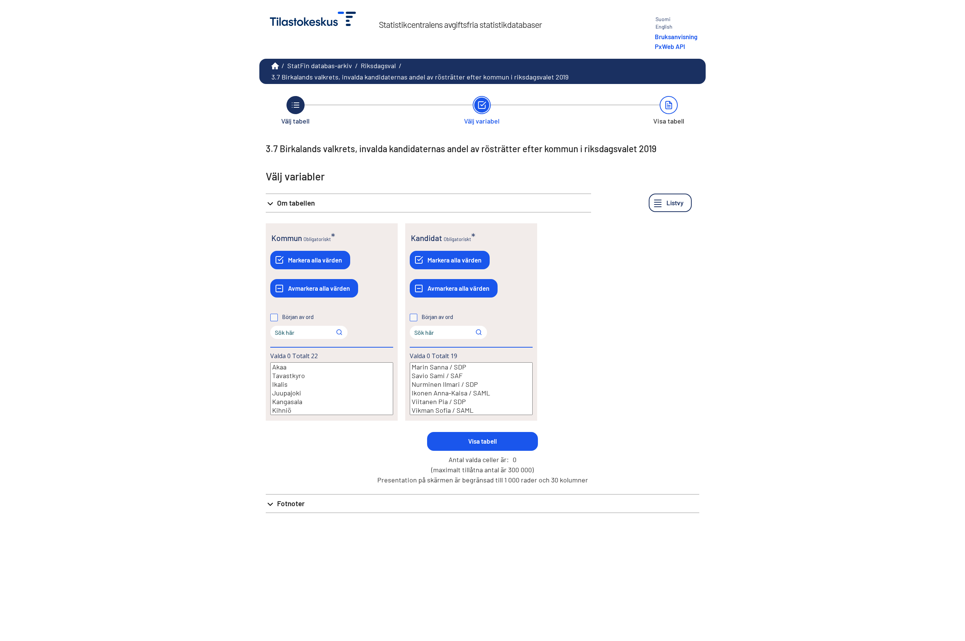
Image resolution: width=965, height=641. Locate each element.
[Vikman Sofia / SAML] (471, 410)
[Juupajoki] (332, 393)
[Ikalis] (332, 384)
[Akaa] (332, 367)
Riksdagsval (378, 65)
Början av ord (298, 317)
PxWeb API (670, 46)
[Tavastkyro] (332, 375)
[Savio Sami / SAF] (471, 375)
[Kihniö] (332, 410)
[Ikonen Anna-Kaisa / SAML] (471, 393)
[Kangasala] (332, 401)
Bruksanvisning (676, 36)
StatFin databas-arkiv (319, 65)
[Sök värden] (339, 332)
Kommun (286, 238)
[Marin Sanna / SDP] (471, 367)
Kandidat (426, 238)
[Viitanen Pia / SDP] (471, 401)
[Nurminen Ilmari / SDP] (471, 384)
